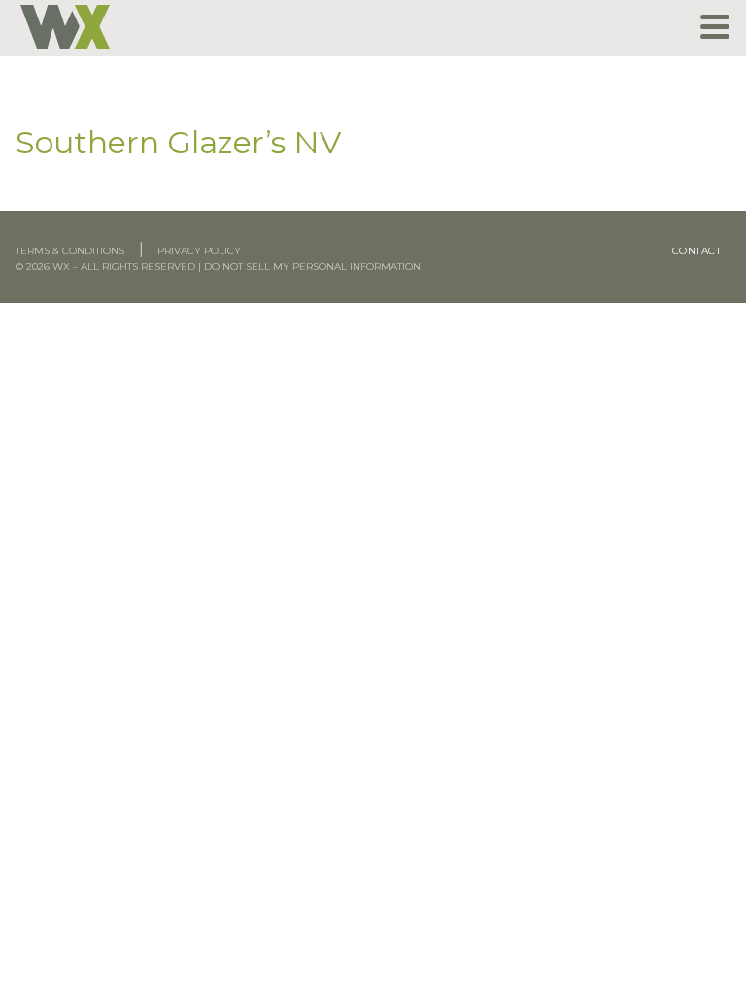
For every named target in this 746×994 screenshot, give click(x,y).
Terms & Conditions (70, 251)
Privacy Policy (199, 251)
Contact (697, 251)
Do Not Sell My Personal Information (312, 266)
